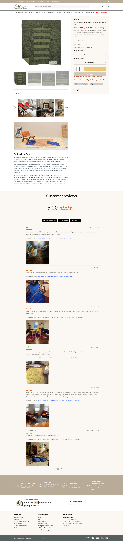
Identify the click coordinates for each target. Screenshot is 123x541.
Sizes (30, 12)
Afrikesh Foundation (44, 528)
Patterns (51, 12)
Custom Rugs (68, 12)
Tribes (36, 12)
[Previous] (16, 42)
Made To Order (78, 50)
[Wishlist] (105, 7)
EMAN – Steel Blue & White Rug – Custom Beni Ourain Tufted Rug (58, 401)
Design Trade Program (45, 526)
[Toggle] (106, 90)
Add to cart (94, 69)
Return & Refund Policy (21, 521)
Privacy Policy (18, 524)
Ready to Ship (79, 12)
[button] (102, 7)
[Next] (65, 42)
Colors (43, 12)
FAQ (108, 1)
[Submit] (87, 6)
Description (77, 90)
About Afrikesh (19, 517)
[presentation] (15, 107)
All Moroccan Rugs (21, 12)
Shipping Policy (19, 519)
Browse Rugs (90, 12)
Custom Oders (43, 524)
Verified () (64, 221)
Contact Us (42, 521)
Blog (39, 517)
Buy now (90, 74)
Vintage (59, 12)
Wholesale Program (44, 530)
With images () (50, 221)
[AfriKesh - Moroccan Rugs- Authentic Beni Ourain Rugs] (21, 6)
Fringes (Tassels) (79, 58)
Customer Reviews (20, 528)
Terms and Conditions (21, 526)
